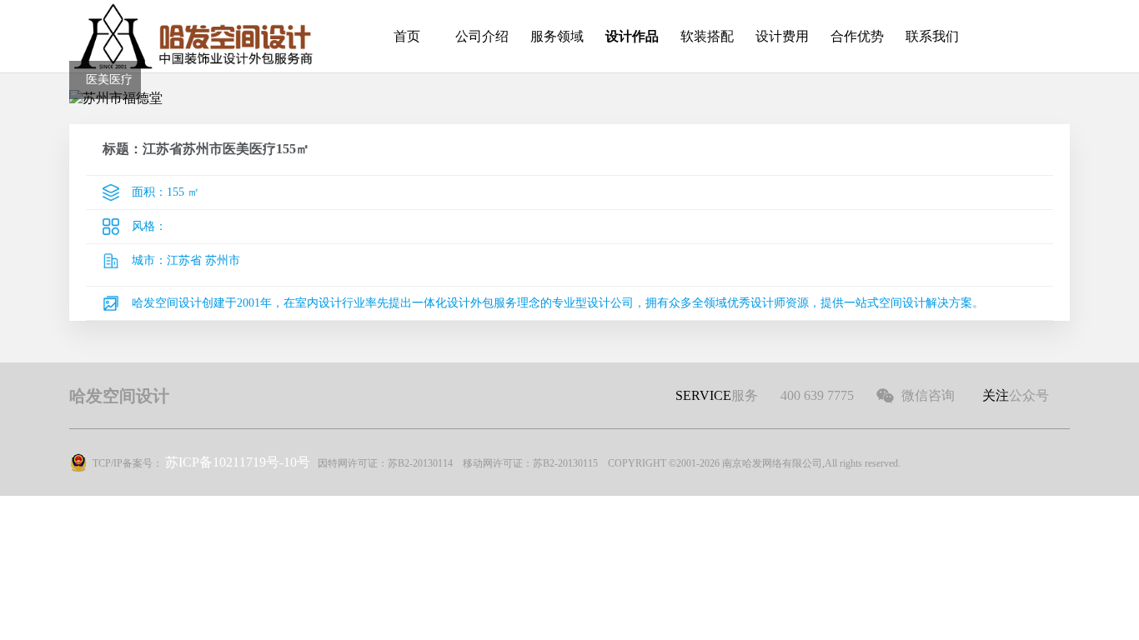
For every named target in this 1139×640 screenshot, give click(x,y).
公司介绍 (482, 36)
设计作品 (632, 36)
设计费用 (782, 36)
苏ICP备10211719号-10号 (237, 462)
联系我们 (932, 36)
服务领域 (557, 36)
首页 (407, 36)
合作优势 (857, 36)
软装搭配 (707, 36)
